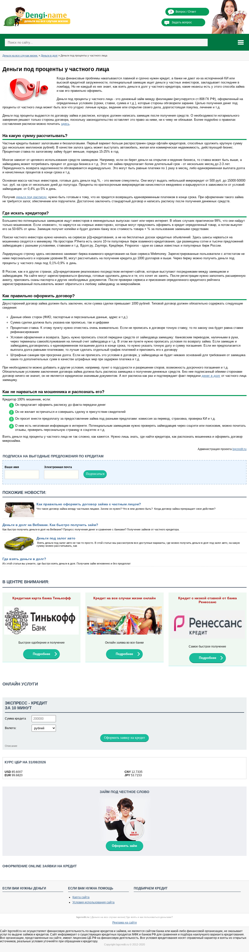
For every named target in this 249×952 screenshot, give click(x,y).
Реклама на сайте (124, 922)
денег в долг (211, 376)
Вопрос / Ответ (186, 11)
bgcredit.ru (239, 449)
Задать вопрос (182, 22)
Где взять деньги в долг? (24, 559)
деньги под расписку (31, 197)
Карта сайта (80, 897)
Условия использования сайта (93, 902)
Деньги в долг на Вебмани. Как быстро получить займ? (50, 525)
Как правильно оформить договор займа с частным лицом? (88, 504)
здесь (65, 124)
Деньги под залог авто (55, 538)
